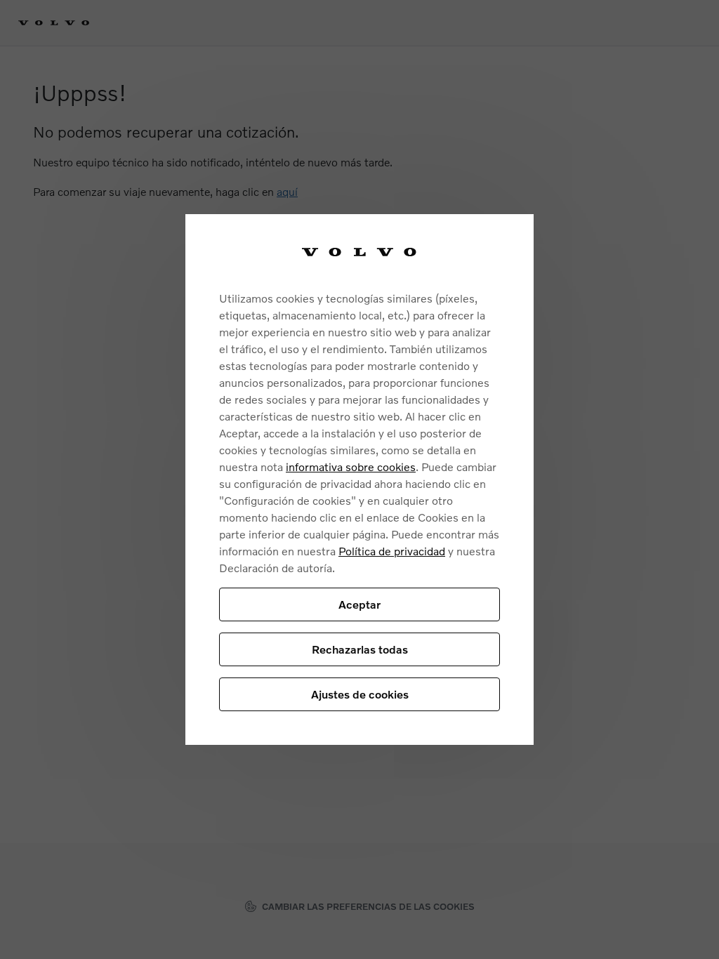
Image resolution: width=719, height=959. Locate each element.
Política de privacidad (391, 550)
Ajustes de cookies (360, 694)
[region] (359, 480)
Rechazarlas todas (360, 649)
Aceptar (359, 604)
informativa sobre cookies (351, 466)
